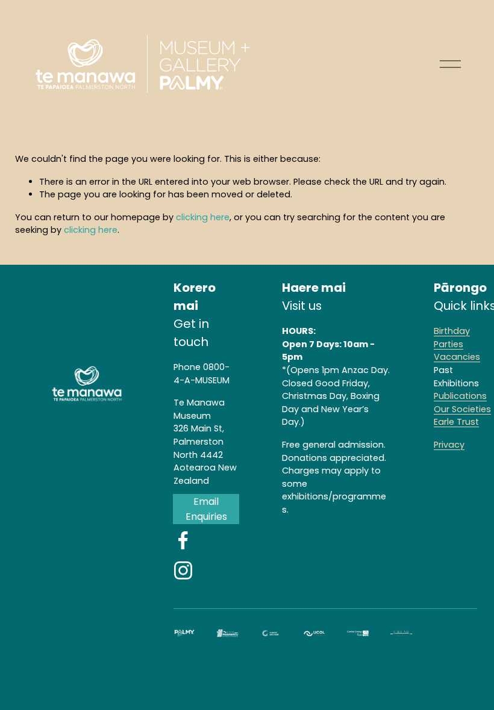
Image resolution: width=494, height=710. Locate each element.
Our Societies (462, 409)
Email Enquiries (206, 509)
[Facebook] (183, 540)
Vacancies (457, 357)
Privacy (449, 445)
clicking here (203, 217)
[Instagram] (183, 570)
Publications (460, 396)
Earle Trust (456, 422)
